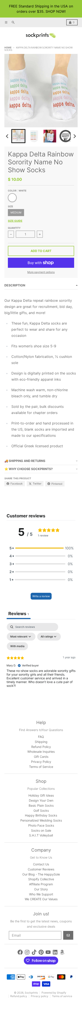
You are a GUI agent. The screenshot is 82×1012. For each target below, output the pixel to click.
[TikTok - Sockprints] (34, 952)
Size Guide (15, 220)
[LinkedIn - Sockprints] (55, 952)
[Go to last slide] (7, 136)
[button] (18, 136)
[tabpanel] (41, 661)
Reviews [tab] (18, 613)
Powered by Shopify (54, 992)
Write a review (41, 596)
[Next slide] (75, 136)
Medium (15, 212)
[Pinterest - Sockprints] (41, 952)
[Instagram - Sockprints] (27, 952)
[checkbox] (17, 646)
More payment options (41, 272)
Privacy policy (39, 996)
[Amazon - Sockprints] (62, 952)
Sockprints (31, 992)
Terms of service (62, 996)
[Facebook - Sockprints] (20, 952)
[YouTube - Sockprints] (48, 952)
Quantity (14, 227)
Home (8, 47)
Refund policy (18, 996)
